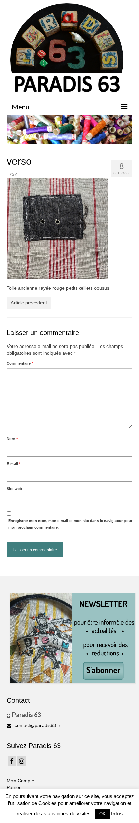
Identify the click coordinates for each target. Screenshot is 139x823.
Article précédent (29, 302)
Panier (14, 787)
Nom (12, 439)
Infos (117, 813)
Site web (14, 489)
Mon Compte (20, 780)
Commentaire (20, 363)
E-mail (13, 464)
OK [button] (102, 813)
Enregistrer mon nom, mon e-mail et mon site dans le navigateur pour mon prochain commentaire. (70, 524)
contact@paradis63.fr (36, 725)
